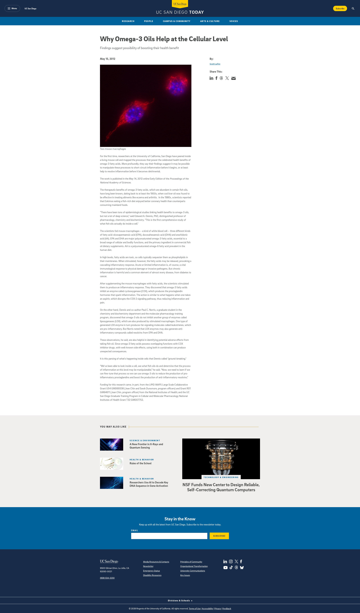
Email (134, 530)
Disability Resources (152, 575)
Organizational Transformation (194, 566)
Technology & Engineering (221, 477)
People (148, 21)
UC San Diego (30, 8)
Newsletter (148, 566)
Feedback (226, 608)
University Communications (192, 570)
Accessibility (207, 608)
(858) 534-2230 (107, 577)
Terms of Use (195, 608)
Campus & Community (177, 21)
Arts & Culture (210, 21)
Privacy (217, 608)
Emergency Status (151, 570)
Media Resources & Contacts (156, 561)
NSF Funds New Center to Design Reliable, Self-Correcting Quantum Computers (221, 487)
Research (128, 21)
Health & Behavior (142, 459)
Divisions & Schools (179, 600)
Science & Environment (145, 440)
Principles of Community (191, 561)
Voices (234, 21)
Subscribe (340, 8)
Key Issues (185, 575)
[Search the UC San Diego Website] (353, 8)
